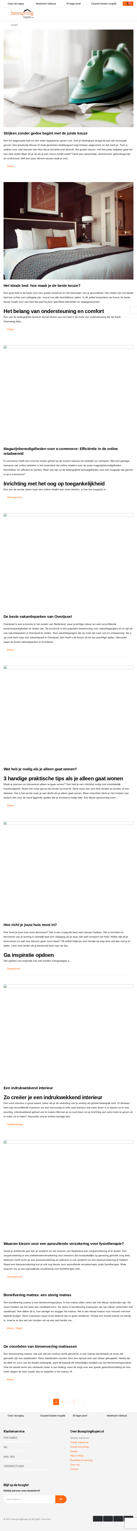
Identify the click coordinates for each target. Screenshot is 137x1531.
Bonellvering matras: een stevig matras (37, 1295)
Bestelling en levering (81, 1460)
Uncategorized (14, 497)
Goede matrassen (79, 1442)
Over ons (75, 1464)
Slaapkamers (14, 969)
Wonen (10, 166)
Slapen (10, 329)
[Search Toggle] (128, 14)
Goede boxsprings (79, 1446)
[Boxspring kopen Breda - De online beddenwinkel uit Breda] (22, 14)
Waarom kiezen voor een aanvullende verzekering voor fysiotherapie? (64, 1244)
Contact (74, 1469)
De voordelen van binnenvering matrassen (40, 1346)
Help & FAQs (77, 1455)
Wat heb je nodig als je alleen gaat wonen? (40, 769)
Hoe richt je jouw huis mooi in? (30, 925)
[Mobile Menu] (7, 14)
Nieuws (74, 1451)
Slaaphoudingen (15, 1124)
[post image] (68, 78)
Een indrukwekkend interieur (28, 1088)
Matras (10, 1328)
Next (80, 1402)
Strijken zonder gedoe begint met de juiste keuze (46, 133)
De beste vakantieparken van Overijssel (38, 616)
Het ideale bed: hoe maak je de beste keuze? (42, 285)
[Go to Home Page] (5, 25)
